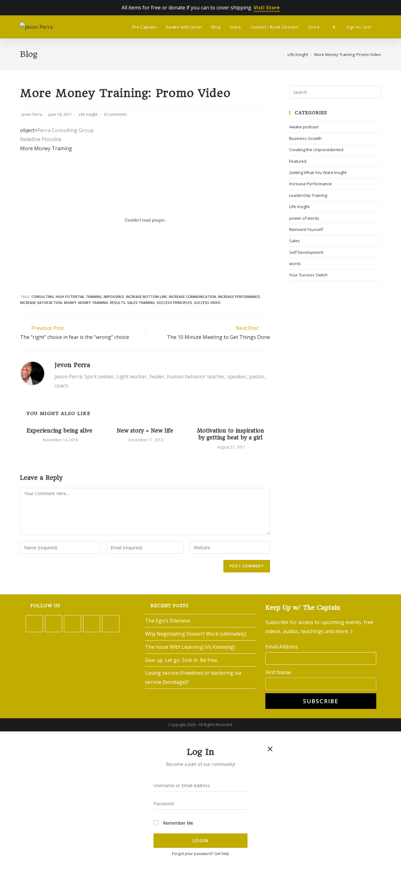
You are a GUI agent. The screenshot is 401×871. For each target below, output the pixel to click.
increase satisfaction (41, 302)
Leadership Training (308, 195)
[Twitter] (34, 623)
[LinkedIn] (91, 623)
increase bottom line (146, 296)
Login (200, 840)
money (70, 302)
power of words (304, 218)
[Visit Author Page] (32, 372)
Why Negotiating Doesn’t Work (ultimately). (196, 633)
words (295, 263)
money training (93, 302)
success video (207, 302)
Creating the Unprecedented (316, 149)
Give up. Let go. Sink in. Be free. (181, 660)
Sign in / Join (359, 27)
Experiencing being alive (59, 431)
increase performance (239, 296)
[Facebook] (53, 623)
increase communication (192, 296)
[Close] (270, 748)
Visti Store (266, 7)
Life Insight (88, 114)
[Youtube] (110, 623)
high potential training (79, 296)
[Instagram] (72, 623)
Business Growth (305, 138)
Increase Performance (310, 184)
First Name (278, 672)
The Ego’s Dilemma (167, 620)
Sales (294, 240)
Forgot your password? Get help (200, 853)
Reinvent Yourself (306, 229)
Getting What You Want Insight (317, 172)
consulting (42, 296)
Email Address (281, 646)
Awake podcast (303, 127)
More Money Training (46, 148)
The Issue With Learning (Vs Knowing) (190, 646)
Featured (297, 161)
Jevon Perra (32, 114)
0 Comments (115, 114)
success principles (174, 302)
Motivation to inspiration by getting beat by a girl (230, 434)
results (117, 302)
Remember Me (177, 823)
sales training (141, 302)
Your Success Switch (308, 275)
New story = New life (145, 431)
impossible (114, 296)
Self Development (306, 252)
